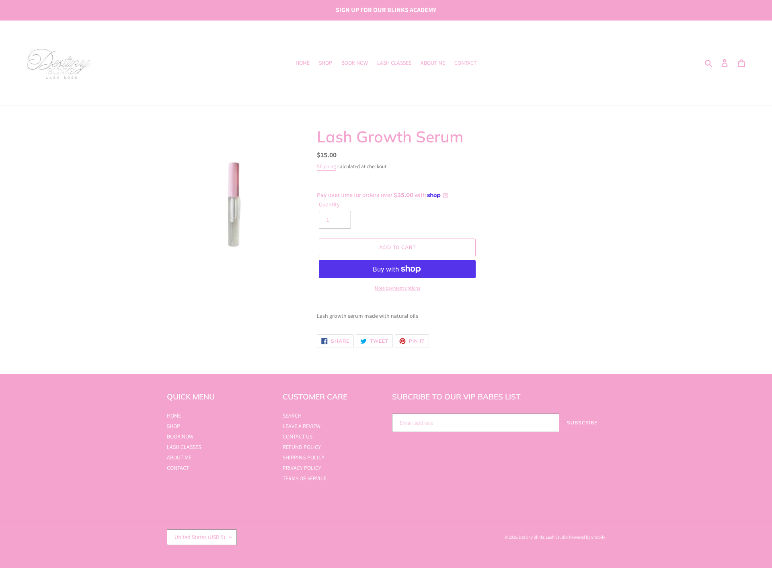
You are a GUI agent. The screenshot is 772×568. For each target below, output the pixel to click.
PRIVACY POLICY (302, 467)
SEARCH (292, 415)
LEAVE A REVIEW (301, 426)
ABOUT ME (179, 457)
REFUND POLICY (302, 447)
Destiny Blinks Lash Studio (543, 537)
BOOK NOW (180, 436)
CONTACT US (297, 436)
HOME (174, 415)
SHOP (173, 426)
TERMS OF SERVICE (304, 478)
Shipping (326, 166)
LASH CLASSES (184, 447)
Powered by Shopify (587, 537)
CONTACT (178, 467)
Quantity (329, 204)
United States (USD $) (200, 537)
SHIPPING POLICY (303, 457)
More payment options (397, 288)
